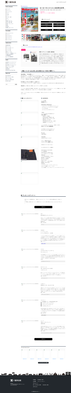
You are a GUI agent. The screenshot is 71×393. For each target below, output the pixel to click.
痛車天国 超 (8, 45)
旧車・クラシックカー (10, 23)
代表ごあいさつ (35, 383)
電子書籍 (59, 29)
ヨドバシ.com (58, 26)
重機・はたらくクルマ (10, 27)
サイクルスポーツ (9, 35)
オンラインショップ (62, 2)
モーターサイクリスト (10, 33)
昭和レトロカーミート (10, 67)
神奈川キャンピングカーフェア (11, 62)
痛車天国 (8, 68)
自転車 (8, 26)
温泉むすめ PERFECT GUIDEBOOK (10, 55)
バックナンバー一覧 (43, 362)
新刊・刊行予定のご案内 (37, 384)
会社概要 (34, 381)
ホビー (8, 18)
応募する (43, 207)
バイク (8, 15)
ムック (57, 2)
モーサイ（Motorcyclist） (10, 79)
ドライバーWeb (9, 78)
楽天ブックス (59, 24)
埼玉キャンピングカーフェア (11, 63)
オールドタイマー (9, 37)
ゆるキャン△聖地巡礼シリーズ (11, 53)
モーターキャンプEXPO (10, 66)
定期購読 (46, 29)
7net (46, 26)
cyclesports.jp (9, 75)
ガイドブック (9, 10)
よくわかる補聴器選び (10, 56)
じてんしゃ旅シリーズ (10, 47)
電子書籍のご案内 (40, 379)
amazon (46, 24)
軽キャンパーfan (9, 51)
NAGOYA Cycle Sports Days (11, 70)
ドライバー (8, 34)
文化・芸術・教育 (9, 22)
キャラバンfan (9, 50)
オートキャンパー (9, 38)
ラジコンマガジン (9, 39)
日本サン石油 (43, 243)
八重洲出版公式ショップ (52, 21)
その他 (8, 14)
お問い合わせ (35, 386)
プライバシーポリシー (41, 381)
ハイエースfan (9, 49)
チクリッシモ (9, 46)
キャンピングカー (9, 11)
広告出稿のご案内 (45, 384)
